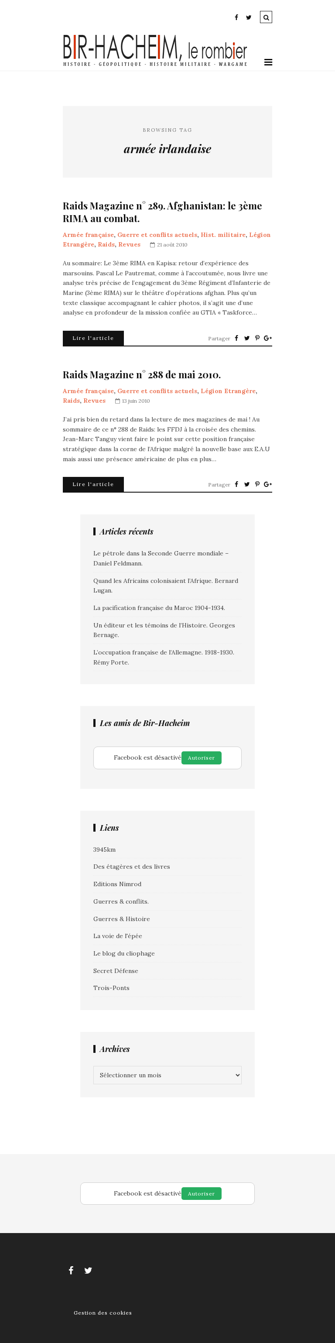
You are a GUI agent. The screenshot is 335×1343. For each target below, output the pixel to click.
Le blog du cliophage (124, 953)
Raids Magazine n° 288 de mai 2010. (142, 374)
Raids (106, 244)
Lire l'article (93, 338)
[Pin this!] (257, 338)
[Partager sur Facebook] (236, 338)
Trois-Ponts (111, 988)
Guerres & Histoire (121, 919)
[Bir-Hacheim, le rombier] (155, 65)
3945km (104, 849)
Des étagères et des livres (131, 866)
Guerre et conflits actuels (157, 235)
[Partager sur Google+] (267, 338)
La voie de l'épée (117, 936)
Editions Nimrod (117, 884)
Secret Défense (115, 971)
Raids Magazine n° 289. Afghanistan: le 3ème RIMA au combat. (162, 211)
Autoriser (201, 757)
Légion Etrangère (228, 391)
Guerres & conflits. (121, 901)
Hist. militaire (223, 235)
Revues (129, 244)
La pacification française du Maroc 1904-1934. (159, 608)
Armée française (88, 235)
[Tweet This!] (247, 338)
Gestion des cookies (103, 1312)
